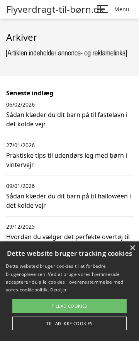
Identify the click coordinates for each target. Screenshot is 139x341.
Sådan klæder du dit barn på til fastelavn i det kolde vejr (66, 119)
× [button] (132, 248)
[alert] (69, 291)
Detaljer (58, 290)
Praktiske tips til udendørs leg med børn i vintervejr (66, 160)
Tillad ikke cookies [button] (69, 323)
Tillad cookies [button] (69, 306)
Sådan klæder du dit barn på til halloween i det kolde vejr (68, 201)
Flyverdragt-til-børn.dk (55, 9)
